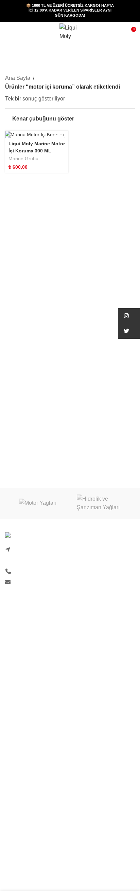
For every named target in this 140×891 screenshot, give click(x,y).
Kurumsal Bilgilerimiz (30, 638)
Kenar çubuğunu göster (43, 119)
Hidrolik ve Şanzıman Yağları (40, 852)
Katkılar (14, 839)
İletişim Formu (22, 625)
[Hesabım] (20, 32)
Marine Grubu (23, 158)
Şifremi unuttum (24, 717)
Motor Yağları (21, 827)
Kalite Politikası (23, 650)
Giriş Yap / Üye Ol (26, 705)
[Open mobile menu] (8, 32)
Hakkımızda (19, 612)
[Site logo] (70, 31)
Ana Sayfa (17, 78)
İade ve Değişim (24, 743)
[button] (129, 315)
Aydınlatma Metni (26, 663)
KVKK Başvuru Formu (31, 676)
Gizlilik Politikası (25, 730)
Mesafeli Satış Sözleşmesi (37, 755)
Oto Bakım (17, 878)
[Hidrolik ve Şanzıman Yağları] (102, 503)
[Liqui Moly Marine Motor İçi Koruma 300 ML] (36, 134)
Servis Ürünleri (23, 865)
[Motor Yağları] (37, 503)
